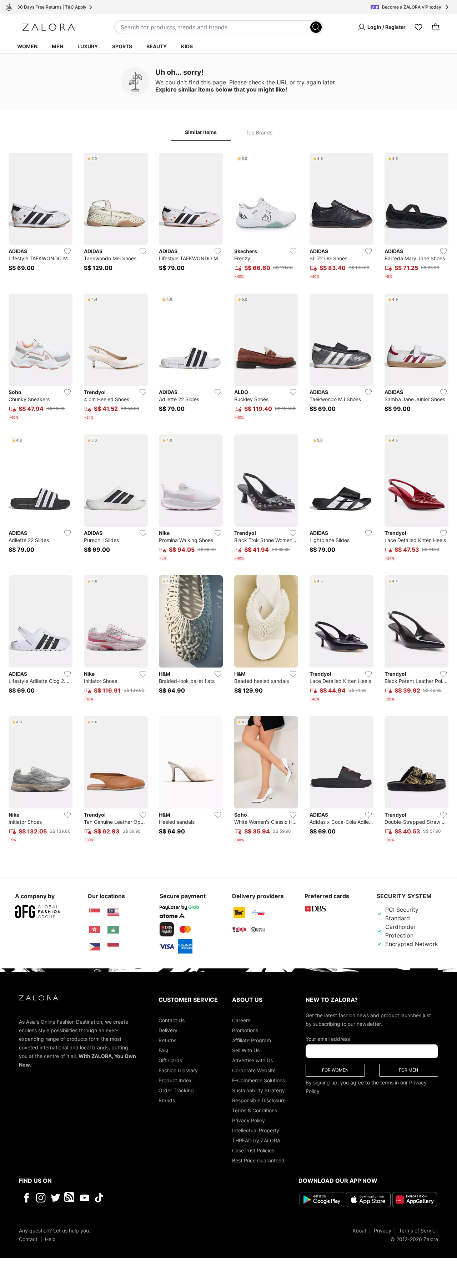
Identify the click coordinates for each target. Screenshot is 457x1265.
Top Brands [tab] (259, 132)
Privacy (382, 1230)
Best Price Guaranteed (258, 1160)
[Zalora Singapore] (94, 912)
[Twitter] (55, 1198)
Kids (187, 46)
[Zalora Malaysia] (113, 912)
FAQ (163, 1050)
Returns (167, 1040)
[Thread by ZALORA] (70, 1198)
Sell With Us (246, 1050)
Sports (122, 46)
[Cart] (435, 27)
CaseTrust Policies (253, 1150)
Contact (28, 1239)
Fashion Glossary (178, 1070)
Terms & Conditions (254, 1110)
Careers (241, 1020)
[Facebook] (26, 1198)
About (359, 1230)
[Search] (316, 27)
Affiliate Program (251, 1040)
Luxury (87, 46)
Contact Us (172, 1020)
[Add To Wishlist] (67, 251)
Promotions (245, 1030)
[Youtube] (84, 1198)
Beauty (156, 46)
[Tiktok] (145, 1198)
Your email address (328, 1039)
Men (57, 46)
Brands (167, 1100)
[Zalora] (48, 27)
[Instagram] (41, 1198)
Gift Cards (170, 1060)
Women (27, 46)
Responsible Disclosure (259, 1100)
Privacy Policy (248, 1120)
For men (408, 1070)
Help (50, 1239)
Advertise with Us (252, 1060)
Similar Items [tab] (201, 132)
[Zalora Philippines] (94, 947)
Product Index (175, 1080)
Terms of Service (418, 1230)
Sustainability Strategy (258, 1090)
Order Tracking (176, 1090)
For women (335, 1070)
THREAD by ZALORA (256, 1140)
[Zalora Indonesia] (113, 947)
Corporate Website (254, 1070)
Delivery (168, 1030)
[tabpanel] (228, 499)
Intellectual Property (255, 1130)
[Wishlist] (418, 27)
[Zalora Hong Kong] (94, 929)
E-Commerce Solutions (258, 1080)
